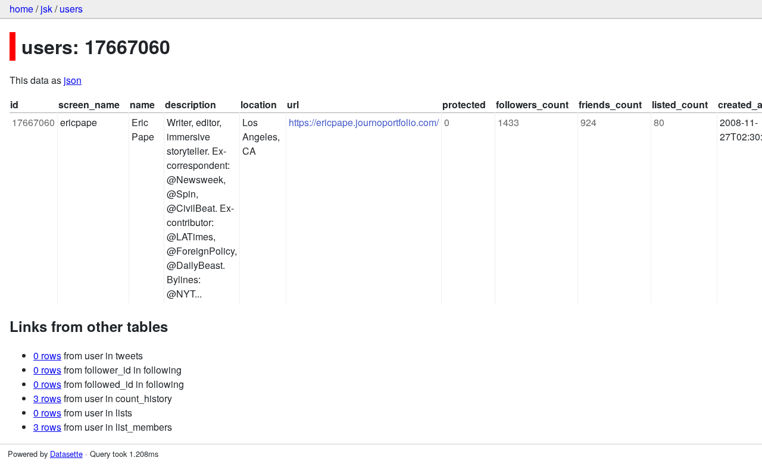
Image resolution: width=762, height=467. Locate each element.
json (73, 80)
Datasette (66, 453)
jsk (46, 8)
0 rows (47, 355)
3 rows (47, 398)
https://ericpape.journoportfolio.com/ (364, 122)
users (71, 8)
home (21, 8)
